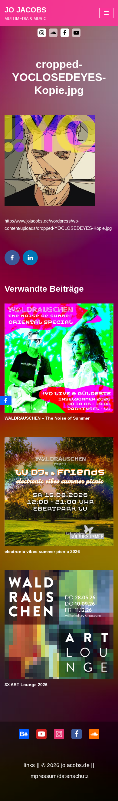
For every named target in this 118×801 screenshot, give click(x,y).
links (29, 765)
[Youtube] (76, 32)
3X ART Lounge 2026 (26, 684)
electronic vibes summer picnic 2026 (42, 551)
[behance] (24, 734)
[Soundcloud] (94, 734)
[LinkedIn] (30, 257)
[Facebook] (65, 32)
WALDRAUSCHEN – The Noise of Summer (47, 418)
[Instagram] (42, 32)
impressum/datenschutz (59, 776)
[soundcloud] (53, 32)
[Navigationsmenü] (106, 13)
